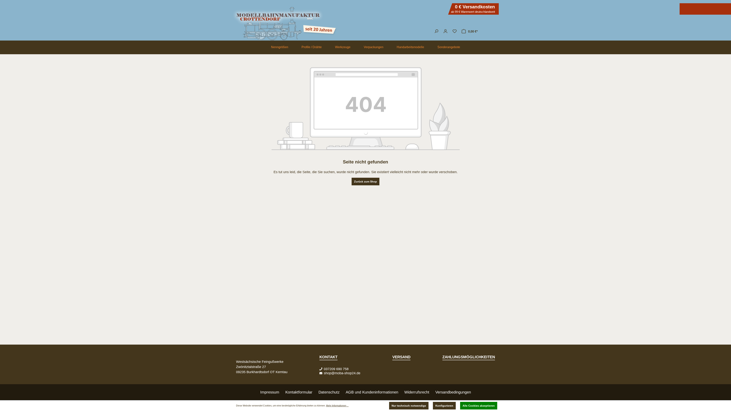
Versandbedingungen (453, 392)
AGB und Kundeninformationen (372, 392)
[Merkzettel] (454, 31)
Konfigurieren (444, 405)
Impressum (269, 392)
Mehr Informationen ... (337, 405)
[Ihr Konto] (445, 31)
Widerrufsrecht (416, 392)
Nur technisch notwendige (409, 405)
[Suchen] (436, 31)
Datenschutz (329, 392)
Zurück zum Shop (365, 181)
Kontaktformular (298, 392)
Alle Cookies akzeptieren (479, 405)
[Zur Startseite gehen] (365, 22)
